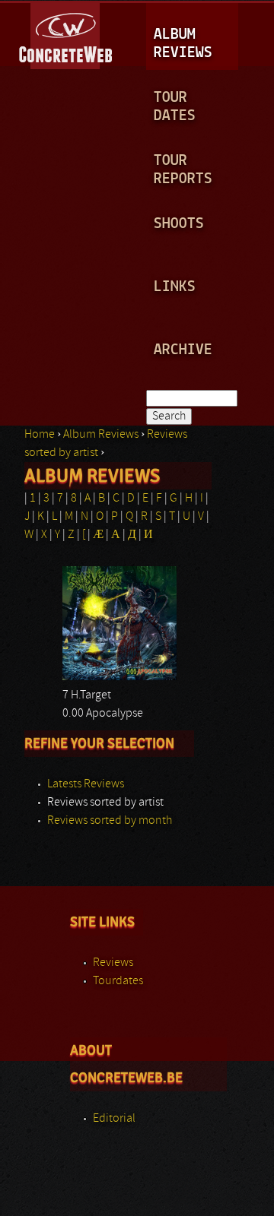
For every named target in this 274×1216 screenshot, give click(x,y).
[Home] (66, 33)
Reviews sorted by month (109, 821)
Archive (183, 350)
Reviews (113, 963)
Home (39, 435)
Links (175, 287)
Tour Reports (183, 170)
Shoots (179, 224)
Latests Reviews (85, 784)
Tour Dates (175, 107)
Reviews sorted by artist (105, 802)
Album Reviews (183, 44)
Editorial (114, 1119)
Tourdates (118, 981)
